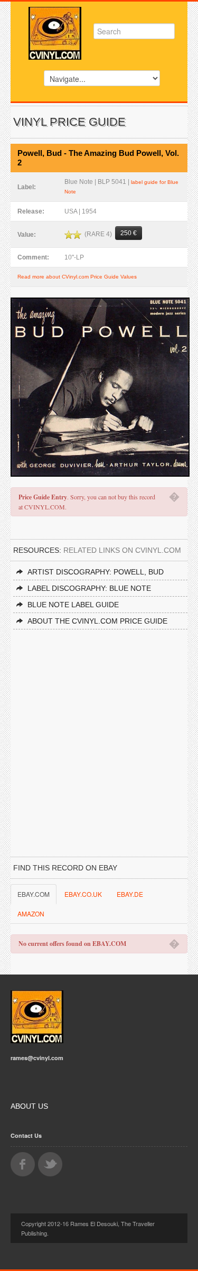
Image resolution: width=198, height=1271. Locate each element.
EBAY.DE (130, 893)
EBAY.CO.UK (83, 893)
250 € (128, 233)
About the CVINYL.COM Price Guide (97, 621)
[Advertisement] (99, 734)
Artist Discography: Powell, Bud (95, 572)
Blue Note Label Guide (73, 604)
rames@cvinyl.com (37, 1058)
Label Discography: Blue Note (89, 588)
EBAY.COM (33, 893)
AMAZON (30, 913)
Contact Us (26, 1135)
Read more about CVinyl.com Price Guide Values (77, 277)
